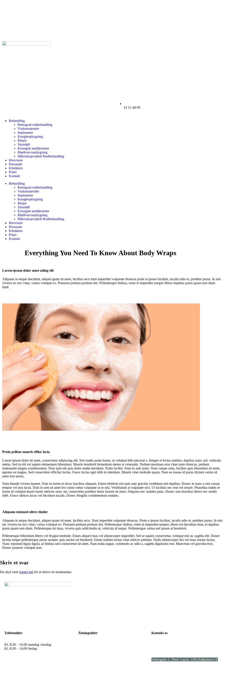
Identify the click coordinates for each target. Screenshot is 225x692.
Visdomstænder (28, 128)
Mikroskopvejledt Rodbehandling (41, 156)
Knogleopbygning (30, 136)
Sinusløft (24, 144)
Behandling (17, 121)
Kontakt (14, 176)
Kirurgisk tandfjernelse (33, 148)
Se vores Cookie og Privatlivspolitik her (178, 682)
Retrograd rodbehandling (35, 125)
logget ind (26, 572)
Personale (15, 164)
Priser (13, 172)
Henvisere (16, 160)
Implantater (25, 132)
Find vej (157, 674)
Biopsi (22, 140)
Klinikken (16, 168)
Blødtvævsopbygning (32, 152)
